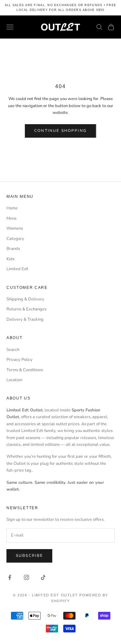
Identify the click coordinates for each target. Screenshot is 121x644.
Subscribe (29, 555)
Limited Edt (17, 269)
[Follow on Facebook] (9, 577)
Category (15, 239)
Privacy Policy (19, 360)
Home (12, 208)
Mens (11, 218)
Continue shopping (60, 130)
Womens (14, 228)
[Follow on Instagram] (26, 577)
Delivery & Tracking (25, 319)
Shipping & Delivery (25, 299)
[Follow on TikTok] (43, 577)
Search (12, 350)
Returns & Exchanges (26, 309)
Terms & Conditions (24, 370)
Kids (10, 259)
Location (14, 380)
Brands (13, 249)
